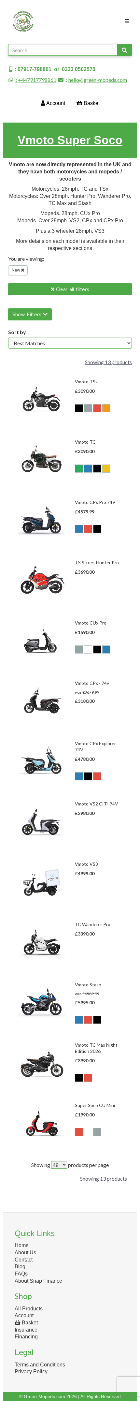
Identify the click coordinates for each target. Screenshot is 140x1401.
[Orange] (106, 408)
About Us (25, 1252)
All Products (29, 1308)
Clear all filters (71, 289)
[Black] (79, 408)
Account (55, 103)
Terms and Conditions (40, 1364)
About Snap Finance (38, 1281)
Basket (91, 103)
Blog (20, 1266)
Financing (26, 1336)
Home (22, 1245)
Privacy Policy (31, 1371)
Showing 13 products (108, 362)
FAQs (21, 1273)
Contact (24, 1259)
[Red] (97, 408)
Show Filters (27, 314)
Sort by (17, 332)
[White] (88, 649)
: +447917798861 (35, 80)
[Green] (79, 469)
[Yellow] (106, 469)
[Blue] (88, 469)
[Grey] (88, 408)
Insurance (26, 1330)
